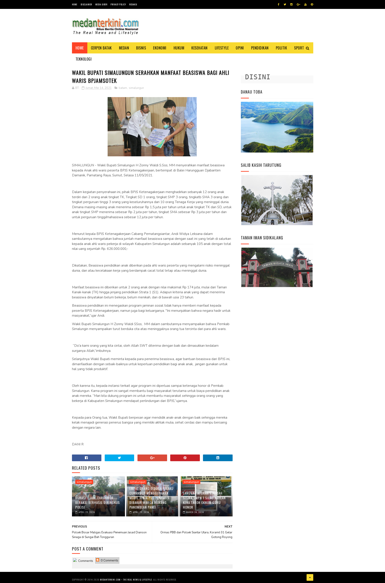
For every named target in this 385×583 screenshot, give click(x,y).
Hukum (179, 48)
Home (74, 4)
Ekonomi (159, 48)
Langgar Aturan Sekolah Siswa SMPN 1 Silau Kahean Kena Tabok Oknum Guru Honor (204, 500)
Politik (281, 48)
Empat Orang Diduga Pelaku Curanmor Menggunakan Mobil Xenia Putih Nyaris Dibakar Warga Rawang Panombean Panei (151, 498)
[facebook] (278, 4)
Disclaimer (86, 4)
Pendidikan (260, 48)
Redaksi (133, 4)
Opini (240, 48)
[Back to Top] (310, 577)
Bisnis (141, 48)
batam (123, 88)
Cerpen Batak (101, 48)
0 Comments (109, 560)
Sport (299, 48)
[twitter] (285, 4)
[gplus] (298, 4)
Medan (124, 48)
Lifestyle (222, 48)
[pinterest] (312, 4)
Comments (85, 561)
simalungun (136, 88)
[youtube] (305, 4)
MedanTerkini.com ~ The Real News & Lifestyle (126, 579)
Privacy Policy (118, 4)
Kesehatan (199, 48)
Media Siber (101, 4)
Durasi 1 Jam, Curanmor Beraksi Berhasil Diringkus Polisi (97, 502)
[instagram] (291, 4)
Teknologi (84, 59)
